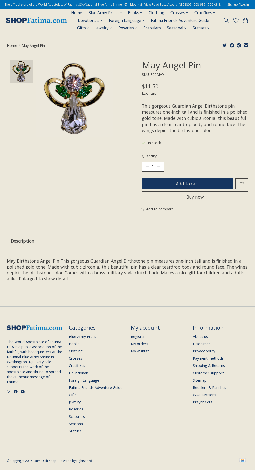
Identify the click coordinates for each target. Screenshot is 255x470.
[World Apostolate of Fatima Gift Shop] (36, 20)
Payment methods (208, 358)
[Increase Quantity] (158, 166)
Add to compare (160, 208)
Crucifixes (77, 365)
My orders (139, 343)
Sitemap (200, 380)
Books (74, 343)
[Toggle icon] (226, 20)
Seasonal (76, 423)
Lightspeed (84, 461)
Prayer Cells (202, 401)
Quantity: (149, 155)
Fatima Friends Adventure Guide (180, 20)
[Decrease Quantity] (147, 166)
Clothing (156, 12)
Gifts (73, 394)
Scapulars (152, 28)
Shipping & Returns (209, 365)
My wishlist (140, 350)
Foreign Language (84, 380)
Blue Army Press (82, 336)
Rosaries (76, 408)
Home (76, 12)
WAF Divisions (204, 394)
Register (138, 336)
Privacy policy (204, 350)
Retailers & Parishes (209, 387)
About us (200, 336)
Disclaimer (201, 343)
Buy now (195, 197)
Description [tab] (22, 241)
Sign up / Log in (238, 4)
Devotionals (79, 372)
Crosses (75, 358)
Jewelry (75, 401)
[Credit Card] (242, 460)
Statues (75, 430)
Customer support (208, 372)
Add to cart (187, 184)
